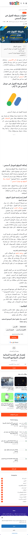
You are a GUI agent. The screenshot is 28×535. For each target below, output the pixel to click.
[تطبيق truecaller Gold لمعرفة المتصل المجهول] (23, 462)
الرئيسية (24, 9)
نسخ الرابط (14, 337)
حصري (20, 9)
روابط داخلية (19, 253)
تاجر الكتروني (12, 60)
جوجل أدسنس (9, 330)
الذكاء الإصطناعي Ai (22, 492)
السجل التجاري (23, 494)
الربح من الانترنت (22, 499)
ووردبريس (24, 487)
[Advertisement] (14, 150)
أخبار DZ (24, 478)
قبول (14, 526)
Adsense (22, 326)
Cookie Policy (15, 533)
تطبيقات (24, 501)
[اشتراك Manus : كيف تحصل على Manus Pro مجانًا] (23, 435)
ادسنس (21, 77)
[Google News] (14, 342)
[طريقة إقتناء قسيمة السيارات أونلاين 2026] (7, 381)
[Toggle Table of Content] (23, 46)
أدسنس (15, 326)
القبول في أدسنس (20, 330)
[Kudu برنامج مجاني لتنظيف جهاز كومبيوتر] (21, 381)
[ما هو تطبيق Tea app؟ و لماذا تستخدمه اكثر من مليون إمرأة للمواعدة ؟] (7, 397)
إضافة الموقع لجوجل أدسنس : (16, 53)
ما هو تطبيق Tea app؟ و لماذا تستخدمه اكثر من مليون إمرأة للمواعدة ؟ (7, 405)
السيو (25, 480)
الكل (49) (14, 469)
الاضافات (7, 118)
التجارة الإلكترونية (22, 485)
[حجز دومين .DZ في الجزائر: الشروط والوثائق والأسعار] (23, 426)
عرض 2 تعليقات (14, 414)
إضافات (24, 490)
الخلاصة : (21, 55)
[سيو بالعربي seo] (14, 3)
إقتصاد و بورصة (23, 496)
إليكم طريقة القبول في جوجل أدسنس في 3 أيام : (14, 50)
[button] (2, 517)
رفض (14, 530)
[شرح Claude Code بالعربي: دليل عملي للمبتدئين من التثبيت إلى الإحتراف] (23, 444)
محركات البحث (18, 208)
